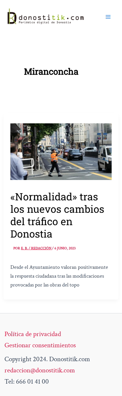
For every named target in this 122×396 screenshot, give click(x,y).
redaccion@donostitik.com (39, 370)
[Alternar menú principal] (108, 17)
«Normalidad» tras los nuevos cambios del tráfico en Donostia (57, 215)
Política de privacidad (32, 334)
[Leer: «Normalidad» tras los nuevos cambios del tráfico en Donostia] (61, 151)
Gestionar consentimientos (40, 345)
